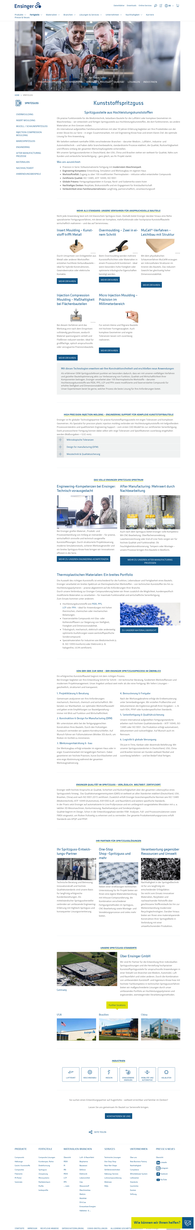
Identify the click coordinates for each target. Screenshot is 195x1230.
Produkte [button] (19, 14)
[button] (177, 5)
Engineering (23, 147)
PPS (100, 603)
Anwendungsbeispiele (28, 173)
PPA (74, 607)
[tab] (118, 439)
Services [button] (109, 1149)
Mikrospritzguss (25, 141)
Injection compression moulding (29, 134)
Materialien (23, 161)
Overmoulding (24, 114)
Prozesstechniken (49, 82)
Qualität (119, 82)
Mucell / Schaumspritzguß (32, 126)
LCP (64, 607)
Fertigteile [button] (34, 14)
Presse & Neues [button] (165, 1149)
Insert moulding (25, 120)
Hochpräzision (73, 82)
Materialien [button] (51, 14)
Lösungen (134, 82)
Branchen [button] (68, 14)
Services (91, 82)
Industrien (150, 82)
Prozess (105, 82)
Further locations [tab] (117, 1005)
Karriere (150, 14)
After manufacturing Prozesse (28, 154)
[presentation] (118, 1005)
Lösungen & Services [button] (89, 14)
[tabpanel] (118, 1026)
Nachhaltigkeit (25, 168)
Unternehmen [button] (112, 14)
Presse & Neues (22, 17)
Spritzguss (32, 103)
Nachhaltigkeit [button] (132, 14)
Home (17, 95)
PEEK (94, 603)
